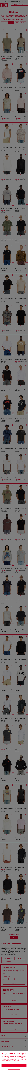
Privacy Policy (9, 1060)
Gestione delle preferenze (17, 1059)
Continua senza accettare (14, 1068)
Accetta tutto (14, 1065)
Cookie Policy (16, 1060)
